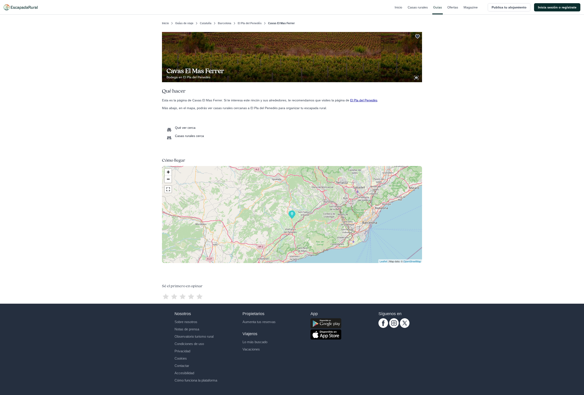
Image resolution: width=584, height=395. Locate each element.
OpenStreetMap (412, 261)
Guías (437, 7)
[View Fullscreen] (168, 189)
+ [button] (168, 172)
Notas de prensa (187, 329)
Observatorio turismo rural (194, 336)
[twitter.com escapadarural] (404, 327)
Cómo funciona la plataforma (196, 380)
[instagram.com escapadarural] (394, 327)
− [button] (168, 179)
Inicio (398, 7)
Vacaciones (251, 349)
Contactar (182, 366)
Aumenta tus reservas (259, 322)
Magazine (471, 7)
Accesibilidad (184, 373)
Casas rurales (418, 7)
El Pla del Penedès (250, 23)
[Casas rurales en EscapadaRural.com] (21, 7)
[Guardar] (417, 35)
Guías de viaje (184, 23)
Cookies (181, 358)
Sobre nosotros (186, 322)
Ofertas (452, 7)
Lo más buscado (254, 342)
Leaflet (383, 261)
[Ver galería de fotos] (417, 77)
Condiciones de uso (189, 344)
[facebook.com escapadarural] (383, 327)
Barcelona (224, 23)
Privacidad (182, 351)
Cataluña (205, 23)
